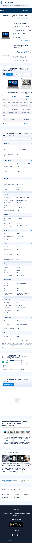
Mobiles (2, 10)
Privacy (28, 513)
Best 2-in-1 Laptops (16, 492)
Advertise (22, 513)
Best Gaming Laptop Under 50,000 (7, 497)
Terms (14, 515)
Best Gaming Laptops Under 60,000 (16, 497)
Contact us (5, 513)
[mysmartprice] (6, 2)
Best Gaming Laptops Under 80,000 (26, 494)
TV (17, 10)
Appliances (25, 10)
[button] (1, 5)
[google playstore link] (16, 526)
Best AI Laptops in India (25, 492)
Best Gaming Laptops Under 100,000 (16, 494)
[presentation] (2, 436)
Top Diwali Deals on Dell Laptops (7, 492)
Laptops (10, 10)
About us (11, 513)
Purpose (17, 513)
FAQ (18, 515)
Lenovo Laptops (9, 480)
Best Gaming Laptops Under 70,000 (7, 494)
